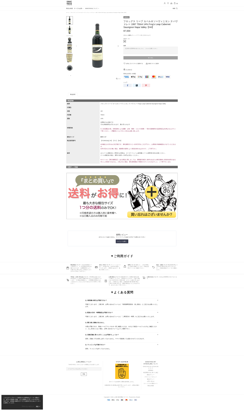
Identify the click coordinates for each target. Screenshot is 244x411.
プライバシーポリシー (150, 377)
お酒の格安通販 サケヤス (69, 3)
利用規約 (150, 370)
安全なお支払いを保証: (129, 73)
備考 (124, 45)
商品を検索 (151, 385)
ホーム (67, 12)
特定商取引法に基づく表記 (150, 372)
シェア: (125, 82)
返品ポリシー (150, 379)
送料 (129, 35)
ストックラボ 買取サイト (151, 383)
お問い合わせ (150, 381)
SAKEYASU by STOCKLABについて (150, 367)
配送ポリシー (150, 374)
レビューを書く (122, 241)
